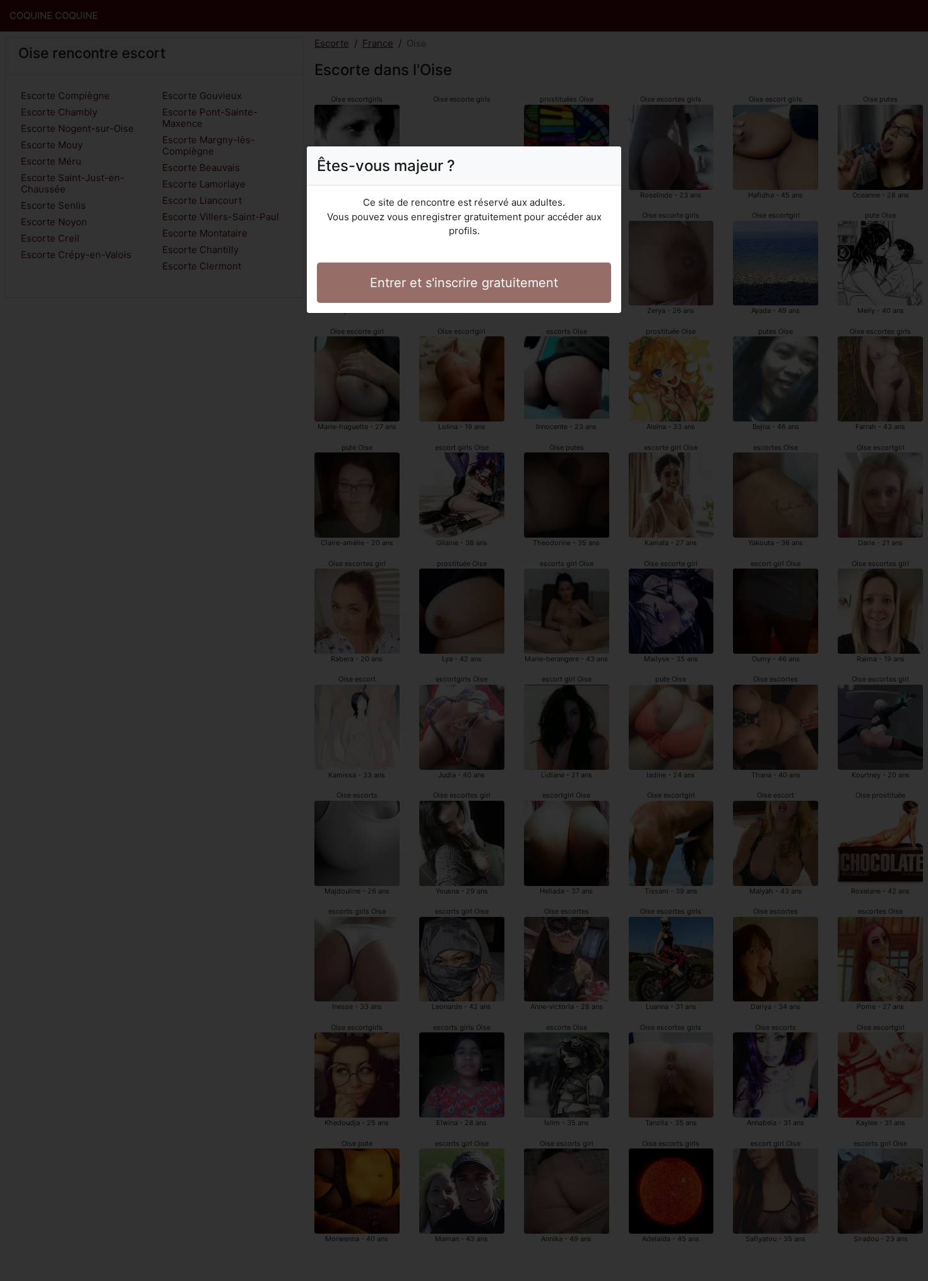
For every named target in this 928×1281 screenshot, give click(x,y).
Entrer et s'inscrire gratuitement (464, 282)
